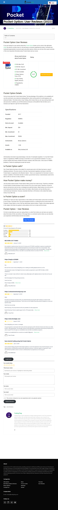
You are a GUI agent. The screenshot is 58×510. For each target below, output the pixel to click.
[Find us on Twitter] (8, 502)
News (22, 481)
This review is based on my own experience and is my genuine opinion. (24, 398)
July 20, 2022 (18, 28)
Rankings (23, 485)
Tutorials (40, 481)
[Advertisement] (29, 446)
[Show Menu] (4, 2)
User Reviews (26, 28)
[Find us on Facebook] (5, 502)
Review (22, 487)
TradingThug (11, 28)
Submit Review (10, 401)
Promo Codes (24, 483)
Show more (46, 250)
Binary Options (7, 485)
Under (5, 47)
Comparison (6, 487)
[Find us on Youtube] (15, 502)
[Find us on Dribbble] (11, 502)
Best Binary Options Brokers (10, 483)
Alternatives (6, 481)
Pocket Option (29, 45)
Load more (8, 359)
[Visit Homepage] (29, 2)
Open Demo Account (46, 74)
